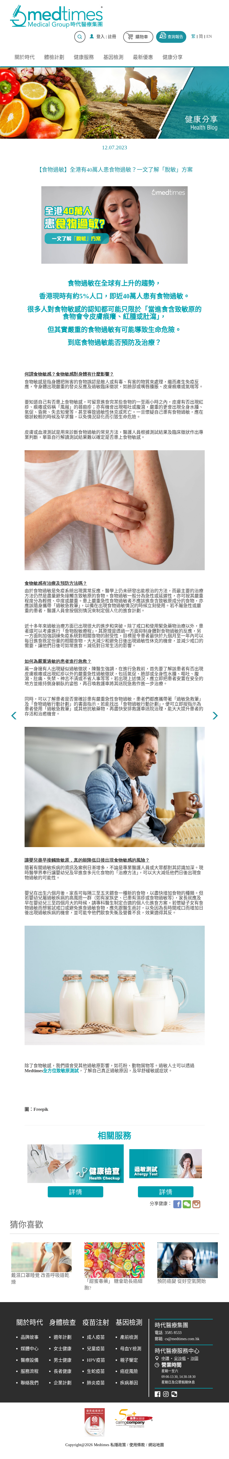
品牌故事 (30, 1337)
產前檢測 (129, 1337)
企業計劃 (62, 1382)
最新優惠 (143, 57)
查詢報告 (175, 37)
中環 (165, 1358)
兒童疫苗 (96, 1348)
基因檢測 (113, 57)
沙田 (194, 1358)
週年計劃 (62, 1337)
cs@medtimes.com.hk (182, 1339)
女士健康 (62, 1348)
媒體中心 (30, 1348)
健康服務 (84, 57)
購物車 (141, 37)
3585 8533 (173, 1333)
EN (209, 36)
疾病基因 (129, 1382)
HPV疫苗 (96, 1360)
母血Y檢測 (130, 1348)
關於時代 (25, 57)
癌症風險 (129, 1371)
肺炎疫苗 (96, 1382)
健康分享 (173, 57)
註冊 (112, 36)
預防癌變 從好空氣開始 (181, 1281)
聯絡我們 (30, 1382)
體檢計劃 (54, 57)
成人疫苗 (96, 1337)
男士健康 (62, 1360)
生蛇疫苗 (96, 1371)
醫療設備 (30, 1360)
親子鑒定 (129, 1360)
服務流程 (30, 1371)
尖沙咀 (180, 1358)
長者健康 (62, 1371)
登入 (100, 36)
